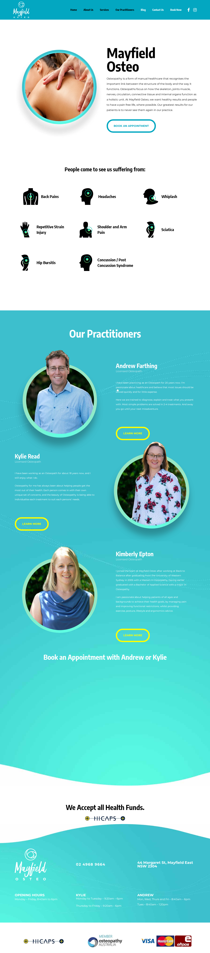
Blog (143, 9)
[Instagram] (195, 10)
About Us (88, 9)
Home (73, 9)
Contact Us (158, 9)
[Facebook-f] (188, 10)
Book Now (176, 9)
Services (104, 9)
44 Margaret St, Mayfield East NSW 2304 (165, 864)
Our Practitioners (125, 9)
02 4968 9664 (90, 864)
